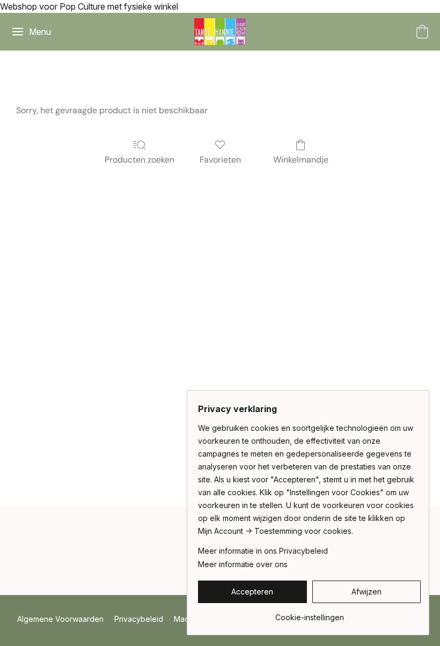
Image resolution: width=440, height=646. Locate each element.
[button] (220, 31)
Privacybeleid (138, 618)
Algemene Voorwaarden (60, 618)
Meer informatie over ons (243, 564)
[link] (309, 613)
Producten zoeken (139, 159)
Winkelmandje (300, 159)
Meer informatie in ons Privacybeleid (263, 550)
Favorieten (220, 159)
